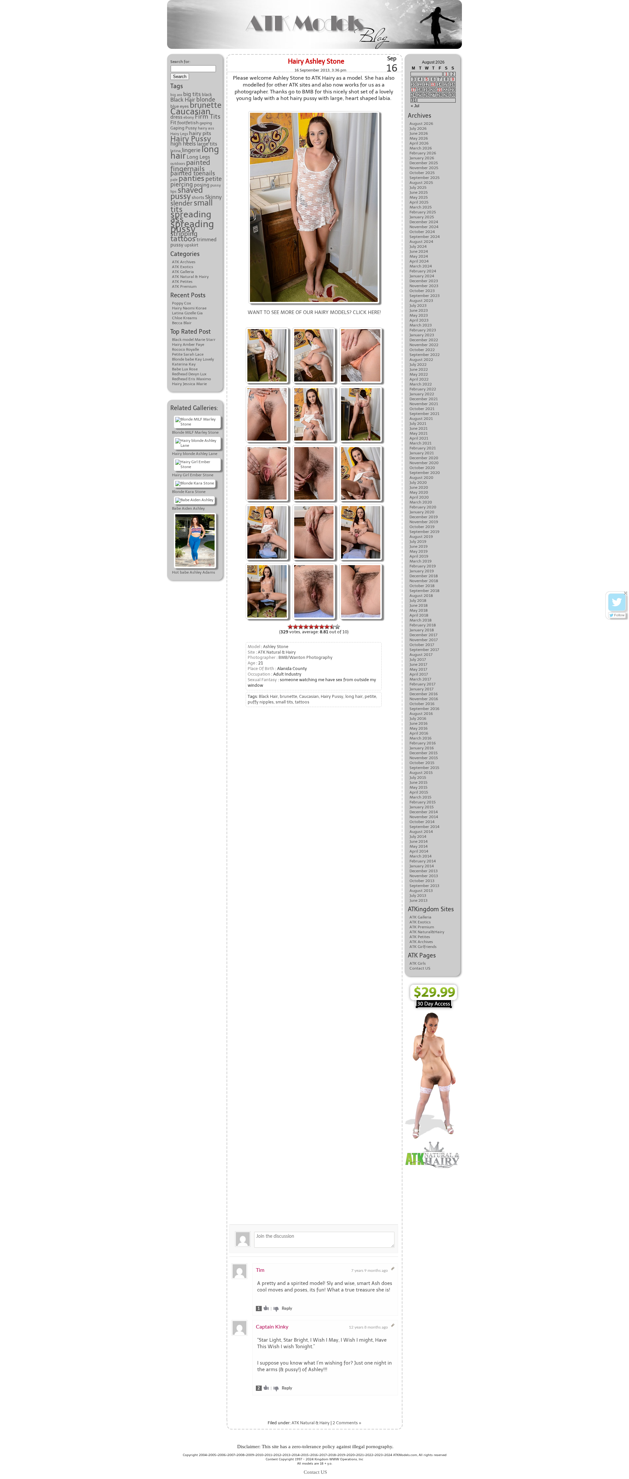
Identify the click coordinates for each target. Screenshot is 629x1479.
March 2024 (421, 266)
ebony (188, 117)
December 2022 (424, 340)
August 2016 (421, 713)
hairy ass (206, 128)
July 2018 (418, 600)
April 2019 (419, 556)
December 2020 (424, 458)
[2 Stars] (295, 626)
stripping (184, 234)
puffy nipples (261, 702)
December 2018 (424, 576)
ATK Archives (184, 262)
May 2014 (419, 846)
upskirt (191, 244)
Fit (173, 122)
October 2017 (422, 644)
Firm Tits (207, 116)
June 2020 (419, 487)
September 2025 (425, 177)
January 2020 (422, 512)
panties (191, 178)
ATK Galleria (183, 271)
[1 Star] (290, 626)
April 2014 (419, 851)
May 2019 (419, 551)
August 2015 (421, 772)
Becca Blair (182, 323)
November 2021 (424, 404)
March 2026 (421, 148)
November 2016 (424, 699)
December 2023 (424, 281)
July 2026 (418, 128)
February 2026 (423, 153)
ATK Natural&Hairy (427, 932)
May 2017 (418, 669)
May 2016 (419, 728)
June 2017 (418, 664)
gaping (206, 123)
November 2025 (424, 168)
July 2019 (418, 541)
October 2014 (422, 821)
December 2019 (424, 517)
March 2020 (421, 502)
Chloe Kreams (184, 318)
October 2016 (422, 703)
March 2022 (421, 384)
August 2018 (421, 595)
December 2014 (424, 812)
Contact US (420, 968)
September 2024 (425, 236)
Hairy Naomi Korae (189, 308)
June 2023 (419, 310)
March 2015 (420, 797)
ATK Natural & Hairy (190, 276)
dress (176, 117)
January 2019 (422, 571)
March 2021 (420, 443)
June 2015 (419, 782)
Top (4, 1437)
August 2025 (421, 182)
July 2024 (418, 246)
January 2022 (422, 394)
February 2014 (423, 861)
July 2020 (418, 482)
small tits (284, 702)
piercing (181, 184)
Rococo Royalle (185, 349)
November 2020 (424, 463)
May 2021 (419, 433)
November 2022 (424, 345)
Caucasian (190, 111)
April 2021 (419, 438)
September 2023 (425, 295)
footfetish (188, 123)
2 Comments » (347, 1422)
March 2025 (421, 207)
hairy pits (200, 133)
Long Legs (198, 157)
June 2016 (419, 723)
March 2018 (421, 620)
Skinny (213, 197)
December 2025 (424, 163)
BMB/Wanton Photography (305, 657)
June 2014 (419, 841)
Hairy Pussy (190, 138)
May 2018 (419, 610)
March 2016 (420, 738)
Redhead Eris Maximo (191, 379)
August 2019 (421, 536)
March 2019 (420, 561)
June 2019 (419, 546)
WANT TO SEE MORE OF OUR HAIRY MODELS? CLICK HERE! (314, 312)
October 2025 (422, 172)
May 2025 (419, 197)
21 (439, 90)
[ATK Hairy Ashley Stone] (314, 111)
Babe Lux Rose (185, 369)
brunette (205, 105)
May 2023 (419, 315)
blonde (205, 99)
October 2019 (422, 526)
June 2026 (419, 133)
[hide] (625, 593)
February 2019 (423, 566)
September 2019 (424, 531)
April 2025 (419, 202)
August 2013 (421, 890)
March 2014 (420, 856)
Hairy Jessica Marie (189, 384)
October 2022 (422, 349)
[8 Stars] (327, 626)
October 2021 (422, 408)
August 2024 (421, 241)
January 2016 (422, 748)
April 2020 (419, 497)
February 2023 (423, 330)
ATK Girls (418, 963)
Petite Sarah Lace (187, 354)
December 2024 (424, 222)
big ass (176, 95)
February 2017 (422, 684)
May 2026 (419, 138)
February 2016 (423, 743)
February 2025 (423, 212)
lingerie (191, 150)
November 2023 (424, 286)
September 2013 (424, 885)
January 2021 (422, 453)
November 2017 (424, 640)
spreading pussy (192, 226)
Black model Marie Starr (194, 339)
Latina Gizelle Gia (187, 313)
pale (174, 180)
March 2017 (420, 679)
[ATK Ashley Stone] (314, 446)
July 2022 (418, 364)
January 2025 (422, 217)
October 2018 (422, 585)
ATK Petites (182, 281)
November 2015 (424, 758)
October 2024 (422, 231)
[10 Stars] (337, 626)
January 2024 (422, 276)
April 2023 (419, 320)
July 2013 (418, 895)
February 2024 (423, 271)
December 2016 (424, 694)
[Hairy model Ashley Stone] (361, 328)
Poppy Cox (181, 303)
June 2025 (419, 192)
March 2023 (421, 325)
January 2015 (422, 807)
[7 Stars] (321, 626)
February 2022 (423, 389)
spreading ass (190, 217)
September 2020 (425, 472)
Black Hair (182, 99)
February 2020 (423, 507)
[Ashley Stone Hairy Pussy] (314, 387)
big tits (192, 94)
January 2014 (422, 866)
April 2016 (419, 733)
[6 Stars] (316, 626)
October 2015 (422, 762)
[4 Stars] (306, 626)
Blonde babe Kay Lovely (193, 359)
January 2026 (422, 158)
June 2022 (419, 369)
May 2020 (419, 492)
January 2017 (421, 689)
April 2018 (419, 615)
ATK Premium (184, 286)
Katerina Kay (184, 364)
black (207, 94)
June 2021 (419, 428)
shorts (198, 197)
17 (413, 90)
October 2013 (422, 880)
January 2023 (422, 335)
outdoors (177, 164)
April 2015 (419, 792)
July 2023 (418, 305)
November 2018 (424, 581)
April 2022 (419, 379)
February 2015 (423, 802)
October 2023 (422, 290)
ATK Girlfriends (423, 946)
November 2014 (424, 817)
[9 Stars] (332, 626)
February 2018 (423, 625)
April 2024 (419, 261)
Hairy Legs (179, 134)
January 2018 (422, 630)
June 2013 (419, 900)
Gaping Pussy (183, 128)
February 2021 (423, 448)
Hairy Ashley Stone (316, 61)
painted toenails (192, 173)
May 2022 (419, 374)
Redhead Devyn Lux (189, 374)
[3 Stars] (300, 626)
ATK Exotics (182, 267)
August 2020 (421, 477)
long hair (354, 696)
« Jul (415, 106)
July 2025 (418, 187)
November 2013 (424, 876)
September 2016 (424, 708)
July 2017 (418, 659)
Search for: (180, 61)
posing (201, 185)
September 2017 (424, 649)
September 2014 (424, 826)
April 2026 (419, 143)
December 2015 (424, 753)
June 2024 (419, 251)
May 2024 (419, 256)
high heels (183, 143)
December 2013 (424, 871)
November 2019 (424, 522)
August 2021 (421, 418)
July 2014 (418, 836)
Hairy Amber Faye (188, 344)
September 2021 (424, 413)
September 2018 (425, 590)
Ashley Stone (275, 646)
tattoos (183, 238)
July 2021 (418, 423)
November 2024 (424, 227)
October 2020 (422, 467)
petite (213, 179)
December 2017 (423, 635)
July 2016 (418, 718)
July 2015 (418, 777)
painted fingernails (190, 165)
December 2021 (424, 399)
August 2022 (421, 359)
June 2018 (419, 605)
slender (181, 203)
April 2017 (419, 674)
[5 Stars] (311, 626)
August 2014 (421, 831)
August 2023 (421, 300)
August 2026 (421, 123)
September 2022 (425, 354)
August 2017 (421, 654)
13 (433, 84)
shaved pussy (186, 193)
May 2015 (419, 787)
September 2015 (424, 767)
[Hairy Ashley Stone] (267, 328)
